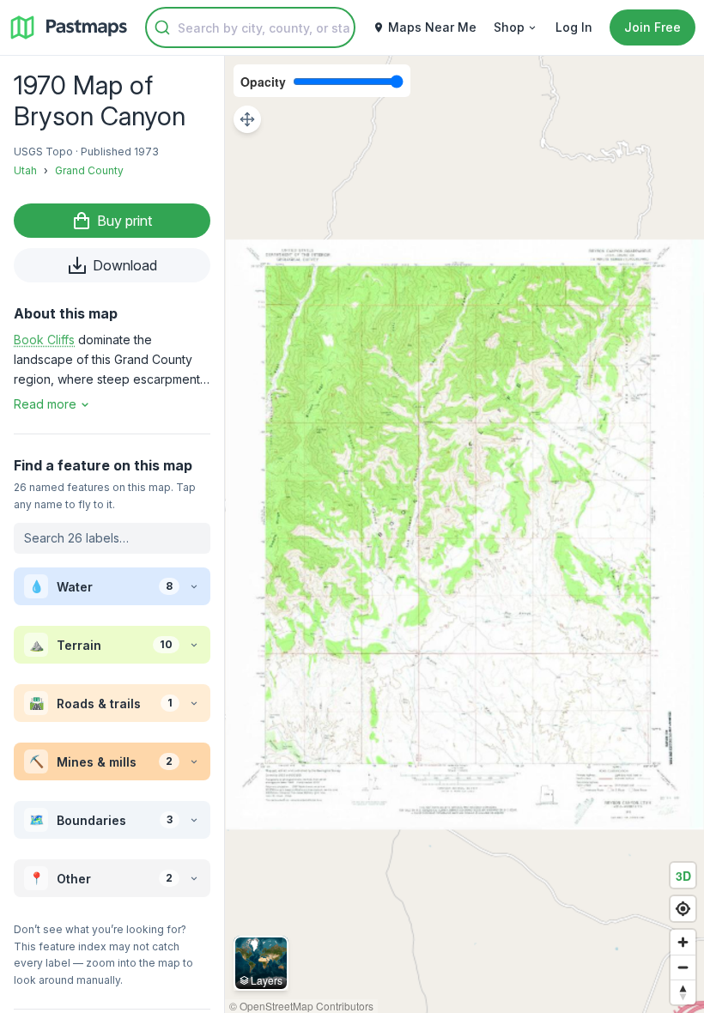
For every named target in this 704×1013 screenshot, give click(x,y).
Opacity (263, 81)
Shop (509, 27)
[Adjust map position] (247, 119)
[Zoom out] (683, 967)
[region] (464, 534)
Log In (573, 27)
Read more (45, 404)
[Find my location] (683, 908)
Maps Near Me (432, 27)
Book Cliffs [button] (44, 339)
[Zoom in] (683, 942)
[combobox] (250, 27)
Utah (25, 170)
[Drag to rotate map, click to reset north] (683, 992)
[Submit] (162, 27)
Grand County (89, 170)
